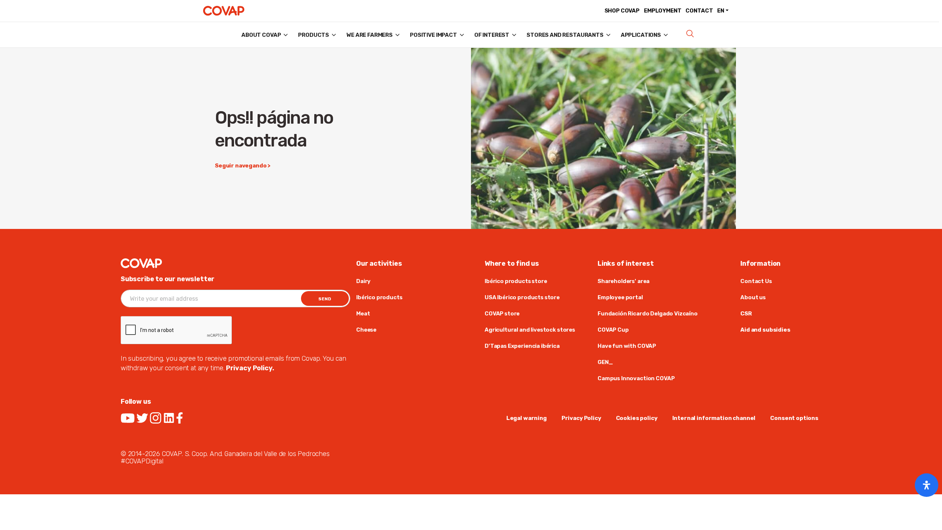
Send (324, 298)
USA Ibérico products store (522, 297)
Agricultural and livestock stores (530, 329)
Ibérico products (379, 297)
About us (753, 297)
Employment (662, 10)
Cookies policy (637, 418)
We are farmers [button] (369, 35)
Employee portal (620, 297)
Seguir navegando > (242, 165)
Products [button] (313, 35)
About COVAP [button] (261, 35)
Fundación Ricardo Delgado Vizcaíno (648, 313)
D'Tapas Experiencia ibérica (522, 346)
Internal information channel (714, 418)
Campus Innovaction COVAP (636, 378)
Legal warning (526, 418)
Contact (699, 10)
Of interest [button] (491, 35)
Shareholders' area (623, 281)
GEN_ (605, 362)
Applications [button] (641, 35)
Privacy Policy (581, 418)
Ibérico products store (516, 281)
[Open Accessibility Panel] (926, 485)
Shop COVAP (622, 10)
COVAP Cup (613, 329)
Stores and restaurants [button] (565, 35)
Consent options (794, 418)
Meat (363, 313)
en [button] (720, 10)
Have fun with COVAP (627, 346)
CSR (746, 313)
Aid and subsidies (765, 329)
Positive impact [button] (433, 35)
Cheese (366, 329)
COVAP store (502, 313)
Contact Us (756, 281)
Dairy (363, 281)
